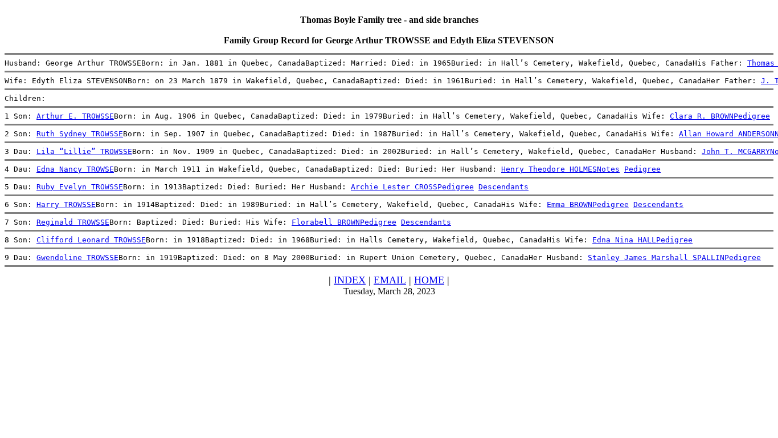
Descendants (503, 186)
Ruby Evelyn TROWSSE (79, 186)
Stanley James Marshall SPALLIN (656, 257)
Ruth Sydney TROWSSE (79, 133)
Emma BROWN (569, 204)
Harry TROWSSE (66, 204)
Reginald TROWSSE (72, 222)
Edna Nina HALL (624, 240)
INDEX (350, 280)
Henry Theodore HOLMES (549, 169)
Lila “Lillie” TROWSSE (84, 151)
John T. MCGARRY (736, 151)
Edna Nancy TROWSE (75, 169)
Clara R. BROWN (702, 116)
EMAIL (390, 280)
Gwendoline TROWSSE (77, 257)
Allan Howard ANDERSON (727, 133)
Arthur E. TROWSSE (75, 116)
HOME (429, 280)
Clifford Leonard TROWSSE (91, 240)
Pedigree (752, 116)
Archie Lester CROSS (394, 186)
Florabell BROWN (326, 222)
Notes (608, 169)
